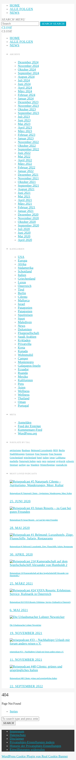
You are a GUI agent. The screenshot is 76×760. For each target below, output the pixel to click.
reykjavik (60, 461)
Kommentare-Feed (30, 430)
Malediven (25, 322)
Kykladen (24, 340)
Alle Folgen (21, 9)
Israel (21, 304)
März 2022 (25, 164)
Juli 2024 (24, 80)
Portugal (23, 405)
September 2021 (28, 185)
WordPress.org (27, 433)
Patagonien (25, 307)
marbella (14, 461)
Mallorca (24, 300)
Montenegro (26, 362)
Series (14, 711)
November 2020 (28, 218)
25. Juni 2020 (20, 501)
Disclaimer (17, 738)
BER (55, 450)
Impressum (17, 731)
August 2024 (26, 77)
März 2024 (25, 91)
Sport (21, 318)
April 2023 (25, 127)
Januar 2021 (26, 211)
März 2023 (25, 131)
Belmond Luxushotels (41, 450)
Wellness (23, 391)
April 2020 (25, 240)
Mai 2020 (24, 236)
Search (53, 23)
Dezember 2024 (28, 62)
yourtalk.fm (61, 464)
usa (28, 464)
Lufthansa (60, 457)
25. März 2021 (21, 583)
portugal (51, 461)
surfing (22, 464)
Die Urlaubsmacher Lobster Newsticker (25, 625)
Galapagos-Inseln (29, 366)
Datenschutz (18, 735)
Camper (23, 358)
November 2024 (28, 66)
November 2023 (28, 106)
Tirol (21, 289)
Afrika (22, 264)
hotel (39, 457)
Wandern (35, 464)
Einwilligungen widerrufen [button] (27, 749)
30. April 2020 (21, 554)
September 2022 (28, 149)
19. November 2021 (26, 633)
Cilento (22, 297)
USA (21, 257)
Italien (22, 275)
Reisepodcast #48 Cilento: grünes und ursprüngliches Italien (33, 678)
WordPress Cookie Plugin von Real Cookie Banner (35, 756)
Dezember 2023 (28, 102)
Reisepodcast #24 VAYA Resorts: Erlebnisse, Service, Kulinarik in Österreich (40, 602)
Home (15, 5)
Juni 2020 (24, 233)
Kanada (23, 351)
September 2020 (28, 225)
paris (38, 461)
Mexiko (23, 376)
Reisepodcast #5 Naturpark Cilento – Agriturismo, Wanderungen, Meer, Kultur (41, 493)
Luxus (22, 282)
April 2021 (25, 200)
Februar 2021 (26, 207)
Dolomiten (25, 329)
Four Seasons (41, 454)
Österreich (24, 286)
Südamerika (25, 268)
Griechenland (26, 278)
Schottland (25, 271)
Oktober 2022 (27, 145)
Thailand (23, 398)
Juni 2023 (24, 120)
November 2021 (28, 178)
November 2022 (28, 142)
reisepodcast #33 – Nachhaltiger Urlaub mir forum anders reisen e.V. (37, 652)
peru (44, 461)
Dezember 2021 (28, 175)
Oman (22, 402)
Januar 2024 (26, 98)
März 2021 (25, 204)
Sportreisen (25, 315)
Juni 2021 (24, 193)
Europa (22, 260)
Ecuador (23, 369)
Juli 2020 (24, 229)
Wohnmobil (25, 355)
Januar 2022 (26, 171)
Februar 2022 (26, 167)
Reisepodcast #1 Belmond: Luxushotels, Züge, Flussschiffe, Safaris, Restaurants (41, 546)
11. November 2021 (26, 659)
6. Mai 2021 (19, 610)
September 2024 (28, 73)
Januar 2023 (26, 138)
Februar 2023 (26, 135)
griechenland (30, 457)
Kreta (21, 347)
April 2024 (25, 87)
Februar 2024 (26, 95)
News (14, 13)
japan (52, 457)
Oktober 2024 (27, 69)
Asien (21, 387)
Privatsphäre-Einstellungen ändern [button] (32, 742)
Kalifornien (25, 380)
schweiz (70, 461)
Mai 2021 (24, 196)
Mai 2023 (24, 124)
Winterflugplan (47, 464)
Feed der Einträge (29, 426)
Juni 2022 (24, 153)
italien (46, 457)
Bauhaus (26, 450)
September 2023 (28, 113)
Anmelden (24, 422)
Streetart (14, 464)
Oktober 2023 (27, 109)
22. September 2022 (26, 686)
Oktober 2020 (27, 222)
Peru (21, 384)
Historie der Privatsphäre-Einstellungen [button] (35, 746)
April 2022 (25, 160)
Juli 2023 (24, 116)
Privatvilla (24, 344)
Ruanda (23, 373)
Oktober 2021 (27, 182)
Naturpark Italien (27, 461)
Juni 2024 (24, 84)
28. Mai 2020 (20, 528)
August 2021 (26, 189)
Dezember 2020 (28, 214)
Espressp (30, 454)
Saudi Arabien (27, 336)
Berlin (22, 293)
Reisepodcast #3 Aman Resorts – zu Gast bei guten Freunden (34, 520)
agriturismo (15, 450)
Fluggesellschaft (28, 333)
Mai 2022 (24, 156)
